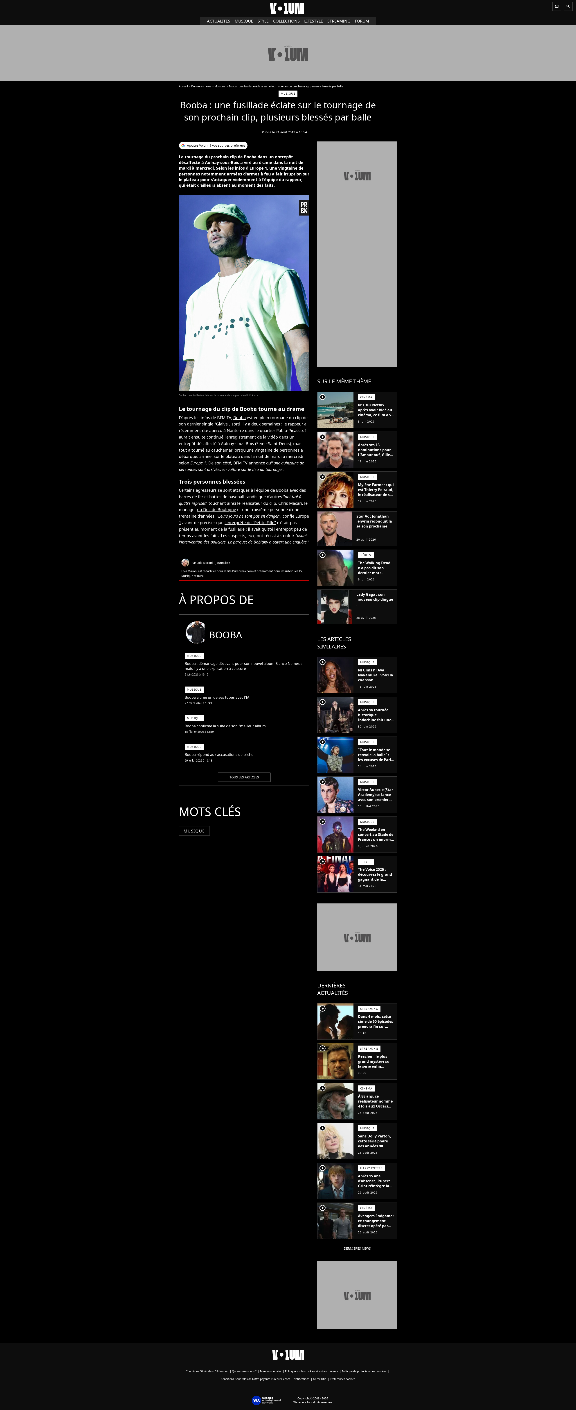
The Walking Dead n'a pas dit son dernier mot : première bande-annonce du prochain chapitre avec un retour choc (376, 577)
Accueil (183, 86)
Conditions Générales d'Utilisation (207, 1371)
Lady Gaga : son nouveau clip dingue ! (374, 599)
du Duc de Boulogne (216, 509)
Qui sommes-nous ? (244, 1371)
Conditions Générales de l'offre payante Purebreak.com (255, 1379)
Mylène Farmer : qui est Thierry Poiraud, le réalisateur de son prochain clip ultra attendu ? (376, 494)
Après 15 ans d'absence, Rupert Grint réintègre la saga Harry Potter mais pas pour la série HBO (374, 1188)
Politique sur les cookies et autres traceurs (311, 1371)
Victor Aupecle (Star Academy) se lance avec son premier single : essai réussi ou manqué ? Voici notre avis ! (375, 802)
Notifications (301, 1379)
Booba (239, 417)
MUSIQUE (194, 831)
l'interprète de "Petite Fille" (250, 522)
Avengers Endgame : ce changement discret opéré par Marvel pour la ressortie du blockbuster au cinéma (376, 1230)
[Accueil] (288, 8)
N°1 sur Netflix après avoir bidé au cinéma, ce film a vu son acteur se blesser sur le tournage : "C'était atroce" (376, 420)
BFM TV (240, 463)
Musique (244, 21)
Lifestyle (313, 21)
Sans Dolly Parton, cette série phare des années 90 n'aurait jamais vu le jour (374, 1146)
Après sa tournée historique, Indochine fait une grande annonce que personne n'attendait (374, 722)
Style (263, 21)
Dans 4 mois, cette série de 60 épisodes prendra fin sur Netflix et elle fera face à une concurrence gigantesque (375, 1031)
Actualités (218, 21)
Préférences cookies (342, 1379)
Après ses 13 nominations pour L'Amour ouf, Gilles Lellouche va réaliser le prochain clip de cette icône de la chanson (375, 459)
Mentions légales (270, 1371)
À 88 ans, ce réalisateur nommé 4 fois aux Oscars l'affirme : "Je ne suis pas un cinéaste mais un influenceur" (376, 1111)
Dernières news (201, 86)
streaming (338, 21)
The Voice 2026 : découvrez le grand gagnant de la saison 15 (375, 877)
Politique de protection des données (364, 1371)
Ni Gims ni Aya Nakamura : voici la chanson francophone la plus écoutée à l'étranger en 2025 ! (376, 682)
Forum (362, 21)
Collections (286, 21)
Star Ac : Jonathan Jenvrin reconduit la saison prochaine (374, 521)
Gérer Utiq (319, 1379)
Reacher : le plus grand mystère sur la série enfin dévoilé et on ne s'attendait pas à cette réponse (374, 1069)
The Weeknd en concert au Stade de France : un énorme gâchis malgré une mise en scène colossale (375, 842)
